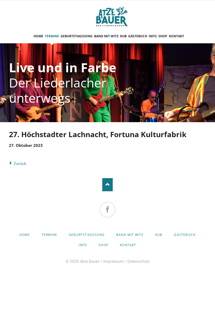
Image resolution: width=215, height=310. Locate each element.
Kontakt (128, 245)
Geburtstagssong (87, 235)
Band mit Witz (130, 235)
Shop (103, 245)
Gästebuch (185, 235)
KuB (159, 235)
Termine (49, 235)
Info (83, 245)
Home (24, 235)
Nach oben (107, 184)
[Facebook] (107, 210)
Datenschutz (138, 261)
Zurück (20, 163)
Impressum (113, 261)
